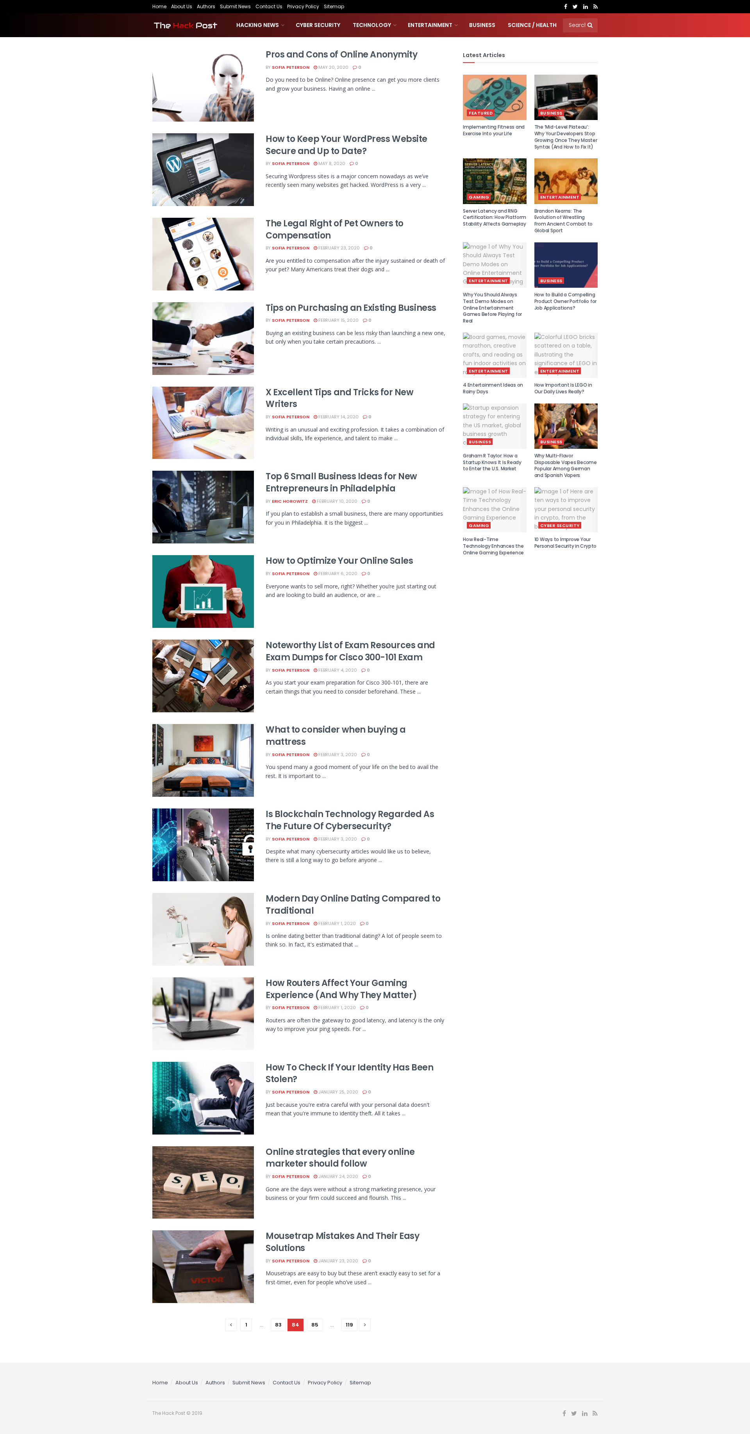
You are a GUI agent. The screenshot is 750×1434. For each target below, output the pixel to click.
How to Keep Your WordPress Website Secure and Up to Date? (346, 145)
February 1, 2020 (336, 923)
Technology (372, 25)
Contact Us (268, 6)
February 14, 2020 (338, 417)
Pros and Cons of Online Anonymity (341, 54)
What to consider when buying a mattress (336, 736)
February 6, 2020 (337, 573)
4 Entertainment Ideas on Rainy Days (493, 388)
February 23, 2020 (338, 248)
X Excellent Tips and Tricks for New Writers (340, 398)
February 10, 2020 (336, 501)
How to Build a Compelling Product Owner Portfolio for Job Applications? (565, 301)
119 (349, 1324)
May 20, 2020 (332, 67)
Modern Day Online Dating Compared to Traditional (353, 905)
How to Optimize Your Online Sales (339, 561)
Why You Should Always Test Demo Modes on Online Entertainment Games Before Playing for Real (492, 307)
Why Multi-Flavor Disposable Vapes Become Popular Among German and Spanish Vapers (565, 465)
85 (314, 1324)
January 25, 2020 (337, 1092)
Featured (481, 113)
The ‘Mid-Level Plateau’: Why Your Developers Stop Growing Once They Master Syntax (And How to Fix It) (565, 137)
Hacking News (257, 25)
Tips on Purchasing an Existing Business (351, 308)
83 (278, 1324)
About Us (181, 6)
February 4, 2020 (337, 670)
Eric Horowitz (290, 501)
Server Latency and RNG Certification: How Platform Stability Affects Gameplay (494, 218)
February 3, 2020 (337, 754)
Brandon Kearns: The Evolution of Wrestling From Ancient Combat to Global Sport (563, 221)
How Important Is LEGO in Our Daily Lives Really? (563, 388)
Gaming (479, 197)
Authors (206, 6)
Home (159, 6)
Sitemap (334, 6)
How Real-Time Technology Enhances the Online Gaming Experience (493, 546)
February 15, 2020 (338, 320)
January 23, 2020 (337, 1261)
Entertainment (430, 25)
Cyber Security (318, 25)
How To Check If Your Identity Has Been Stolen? (349, 1073)
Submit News (235, 6)
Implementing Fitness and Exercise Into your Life (494, 130)
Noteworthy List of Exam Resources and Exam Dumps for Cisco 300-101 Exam (350, 651)
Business (482, 25)
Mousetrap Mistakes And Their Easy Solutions (342, 1242)
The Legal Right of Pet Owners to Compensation (335, 229)
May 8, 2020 (331, 163)
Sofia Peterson (290, 67)
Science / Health (532, 25)
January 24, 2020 (337, 1176)
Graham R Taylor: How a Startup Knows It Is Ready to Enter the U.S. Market (492, 462)
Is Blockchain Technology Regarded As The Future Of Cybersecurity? (350, 820)
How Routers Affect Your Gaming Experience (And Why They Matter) (341, 989)
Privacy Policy (303, 6)
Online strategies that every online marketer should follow (340, 1158)
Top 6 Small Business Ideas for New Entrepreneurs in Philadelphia (341, 482)
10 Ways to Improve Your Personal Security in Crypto (565, 542)
